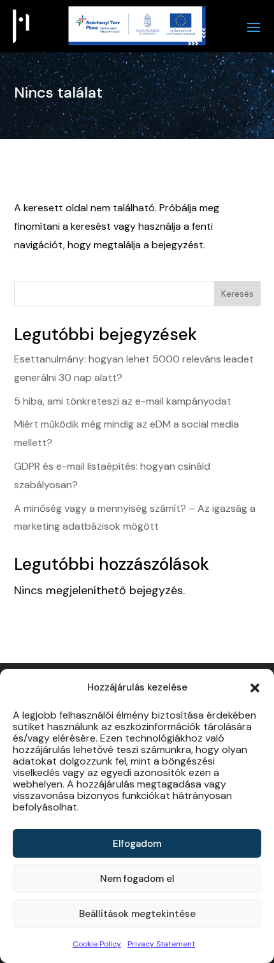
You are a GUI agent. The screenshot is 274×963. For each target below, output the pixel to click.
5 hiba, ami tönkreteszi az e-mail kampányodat (122, 401)
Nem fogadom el (137, 878)
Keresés (237, 293)
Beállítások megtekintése (137, 913)
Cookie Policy (97, 944)
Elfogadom (137, 843)
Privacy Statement (161, 944)
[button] (255, 688)
